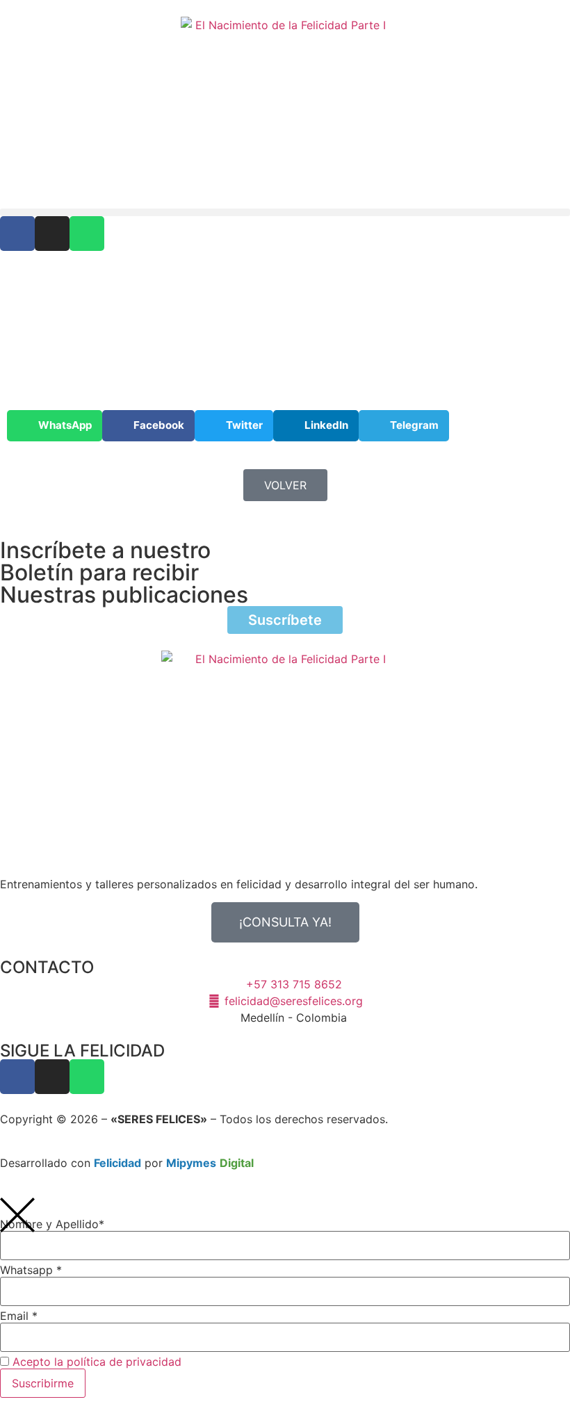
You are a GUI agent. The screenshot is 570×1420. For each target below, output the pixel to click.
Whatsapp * (31, 1269)
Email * (19, 1315)
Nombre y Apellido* (52, 1224)
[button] (285, 212)
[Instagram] (52, 233)
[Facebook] (17, 233)
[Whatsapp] (87, 233)
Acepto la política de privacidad (97, 1362)
